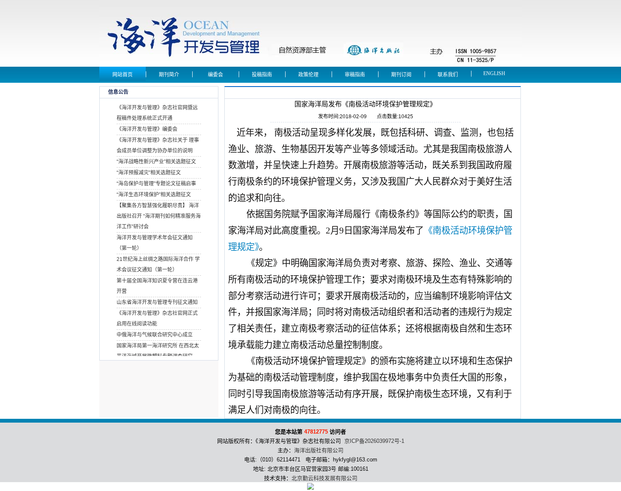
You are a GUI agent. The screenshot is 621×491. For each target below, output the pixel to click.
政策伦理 (308, 75)
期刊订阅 (401, 75)
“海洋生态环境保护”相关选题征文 (154, 195)
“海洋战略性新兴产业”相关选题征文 (156, 162)
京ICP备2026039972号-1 (374, 441)
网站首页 (122, 75)
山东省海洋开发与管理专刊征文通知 (157, 302)
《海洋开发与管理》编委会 (147, 129)
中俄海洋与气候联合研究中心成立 (155, 335)
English (494, 73)
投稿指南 (262, 75)
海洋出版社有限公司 (318, 450)
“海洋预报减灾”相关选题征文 (149, 173)
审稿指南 (355, 75)
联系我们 (448, 75)
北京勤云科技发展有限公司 (324, 478)
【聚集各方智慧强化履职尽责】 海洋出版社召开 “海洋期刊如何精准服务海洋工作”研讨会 (159, 216)
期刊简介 (169, 75)
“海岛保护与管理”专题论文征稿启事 (156, 184)
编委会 (215, 75)
